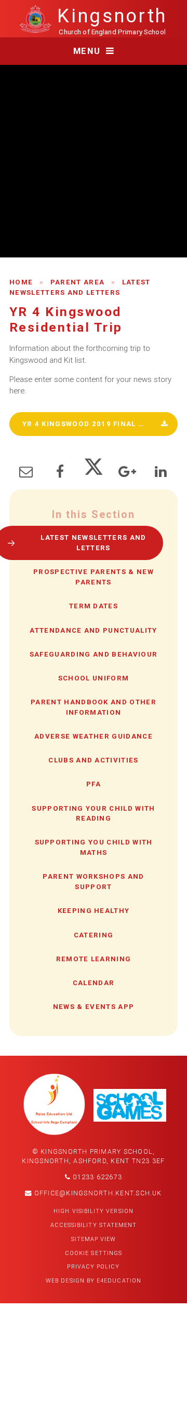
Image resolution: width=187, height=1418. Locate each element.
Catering (94, 935)
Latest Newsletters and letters (93, 543)
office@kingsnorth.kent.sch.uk (97, 1193)
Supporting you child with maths (94, 847)
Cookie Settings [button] (93, 1253)
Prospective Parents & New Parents (93, 577)
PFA (93, 784)
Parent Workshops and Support (93, 881)
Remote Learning (93, 959)
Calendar (94, 983)
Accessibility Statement (93, 1225)
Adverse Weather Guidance (93, 736)
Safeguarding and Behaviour (93, 654)
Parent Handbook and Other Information (93, 707)
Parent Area (77, 282)
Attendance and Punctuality (93, 630)
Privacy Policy (93, 1266)
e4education (119, 1280)
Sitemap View (93, 1239)
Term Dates (93, 606)
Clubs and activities (93, 760)
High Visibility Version (93, 1211)
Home (21, 282)
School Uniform (93, 678)
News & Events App (93, 1007)
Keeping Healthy (94, 911)
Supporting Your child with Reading (93, 814)
